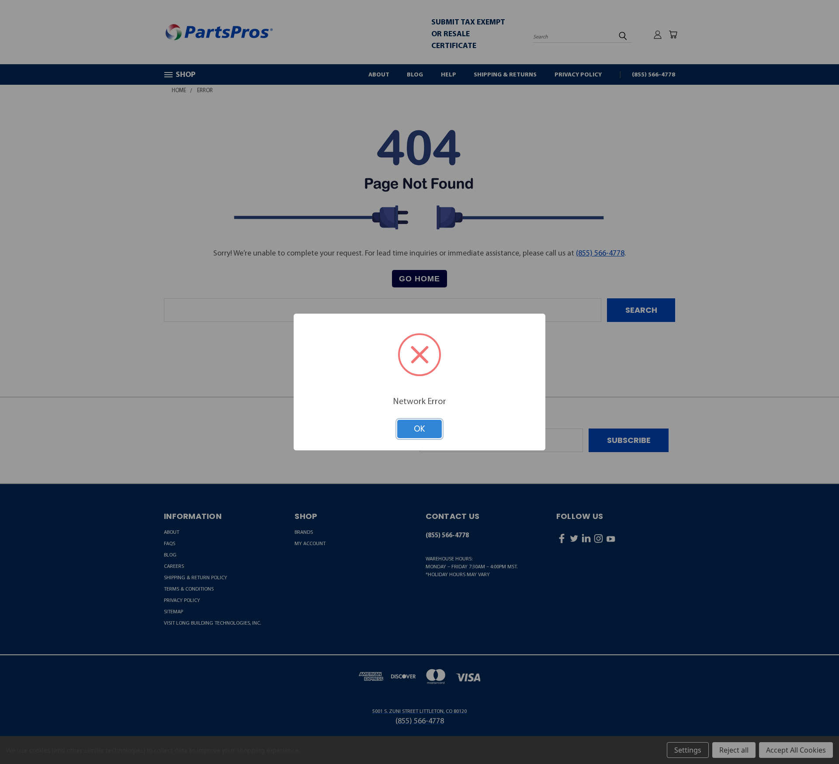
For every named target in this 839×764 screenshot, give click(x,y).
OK (419, 429)
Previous (813, 736)
